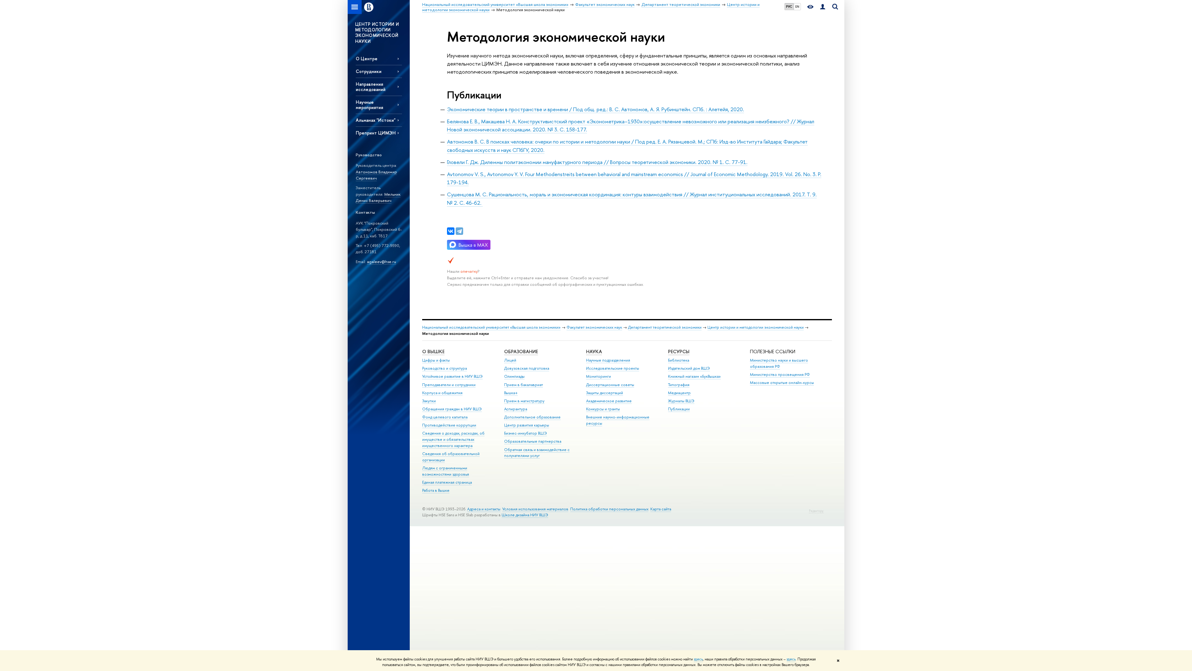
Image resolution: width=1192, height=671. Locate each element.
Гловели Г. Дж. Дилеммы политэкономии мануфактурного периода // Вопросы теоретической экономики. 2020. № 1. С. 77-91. (597, 162)
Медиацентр (679, 392)
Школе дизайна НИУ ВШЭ (525, 515)
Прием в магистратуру (524, 401)
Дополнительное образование (532, 417)
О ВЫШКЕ (433, 351)
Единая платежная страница (447, 482)
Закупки (429, 401)
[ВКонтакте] (450, 231)
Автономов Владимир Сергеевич (376, 175)
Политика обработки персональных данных (609, 509)
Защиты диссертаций (604, 392)
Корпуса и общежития (442, 392)
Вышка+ (511, 392)
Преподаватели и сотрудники (449, 384)
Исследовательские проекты (612, 368)
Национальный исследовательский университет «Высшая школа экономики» (491, 327)
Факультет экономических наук (594, 327)
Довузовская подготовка (526, 368)
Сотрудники (369, 71)
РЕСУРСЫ (678, 351)
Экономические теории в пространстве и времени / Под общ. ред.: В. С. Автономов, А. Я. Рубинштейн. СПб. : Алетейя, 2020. (595, 109)
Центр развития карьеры (526, 425)
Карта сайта (660, 509)
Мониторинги (598, 376)
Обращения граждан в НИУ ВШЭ (452, 409)
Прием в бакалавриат (523, 384)
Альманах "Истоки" (375, 120)
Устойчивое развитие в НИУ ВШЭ (452, 376)
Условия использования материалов (535, 509)
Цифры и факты (436, 360)
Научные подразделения (608, 360)
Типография (678, 384)
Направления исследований (371, 86)
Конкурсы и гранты (603, 409)
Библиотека (678, 360)
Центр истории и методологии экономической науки (755, 327)
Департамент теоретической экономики (665, 327)
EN (797, 6)
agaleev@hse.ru (381, 261)
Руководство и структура (444, 368)
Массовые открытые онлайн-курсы (782, 382)
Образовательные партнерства (532, 441)
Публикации (679, 409)
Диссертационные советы (610, 384)
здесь (698, 659)
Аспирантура (515, 409)
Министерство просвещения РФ (780, 374)
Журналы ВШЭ (681, 401)
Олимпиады (514, 376)
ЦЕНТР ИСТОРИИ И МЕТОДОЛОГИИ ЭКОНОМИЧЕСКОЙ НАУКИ (377, 32)
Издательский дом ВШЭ (689, 368)
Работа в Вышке (435, 490)
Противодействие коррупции (449, 425)
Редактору (816, 511)
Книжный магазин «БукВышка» (694, 376)
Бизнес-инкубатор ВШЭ (525, 433)
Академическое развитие (609, 401)
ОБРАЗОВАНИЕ (521, 351)
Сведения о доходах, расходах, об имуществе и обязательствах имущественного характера (453, 439)
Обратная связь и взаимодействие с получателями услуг (537, 453)
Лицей (510, 360)
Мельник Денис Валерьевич (378, 197)
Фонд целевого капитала (444, 417)
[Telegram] (459, 231)
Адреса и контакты (483, 509)
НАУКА (594, 351)
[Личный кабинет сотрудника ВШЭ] (822, 7)
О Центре (366, 59)
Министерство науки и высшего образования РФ (779, 363)
